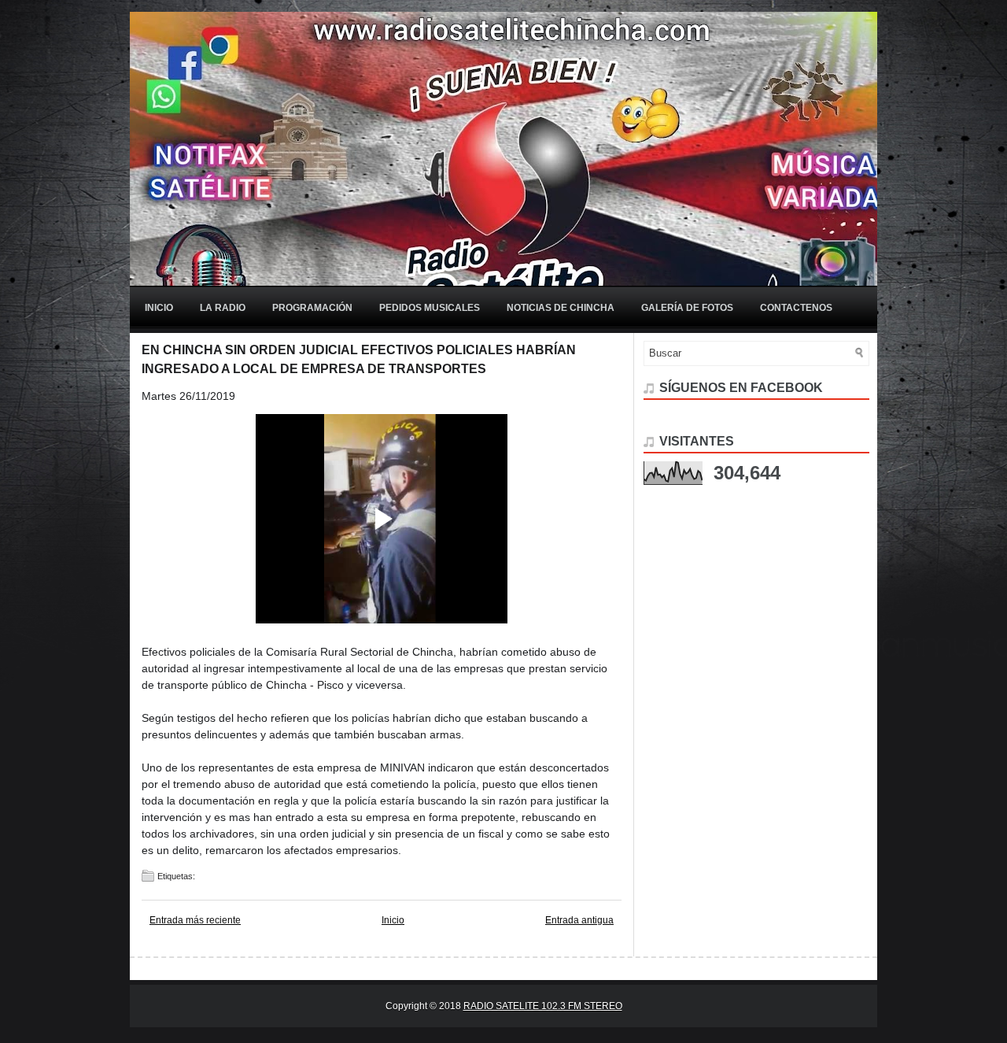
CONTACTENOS (796, 307)
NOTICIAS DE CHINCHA (560, 307)
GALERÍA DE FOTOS (687, 307)
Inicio (159, 307)
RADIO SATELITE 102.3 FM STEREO (542, 1006)
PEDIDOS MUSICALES (429, 307)
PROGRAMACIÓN (312, 307)
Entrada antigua (579, 920)
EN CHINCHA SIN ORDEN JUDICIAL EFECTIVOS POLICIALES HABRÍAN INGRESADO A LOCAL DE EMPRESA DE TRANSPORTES (359, 359)
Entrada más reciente (195, 920)
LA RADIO (222, 307)
